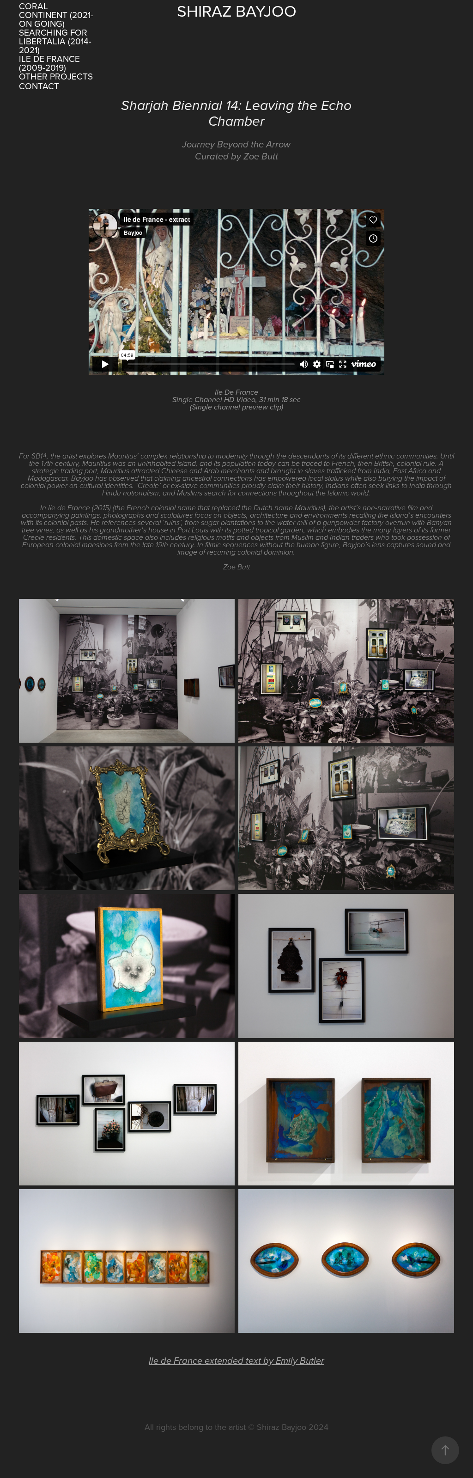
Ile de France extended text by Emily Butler (236, 1361)
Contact (39, 85)
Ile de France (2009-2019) (49, 62)
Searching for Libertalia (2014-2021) (55, 41)
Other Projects (56, 76)
